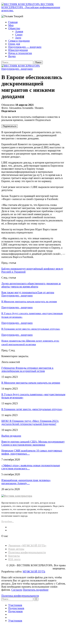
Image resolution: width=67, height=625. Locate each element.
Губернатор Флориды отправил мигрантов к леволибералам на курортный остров (27, 369)
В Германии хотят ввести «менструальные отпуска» (31, 409)
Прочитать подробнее (35, 589)
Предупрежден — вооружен (24, 46)
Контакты (14, 555)
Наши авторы (16, 548)
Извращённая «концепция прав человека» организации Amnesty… (26, 482)
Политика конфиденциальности (27, 552)
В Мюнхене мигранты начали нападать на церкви (30, 382)
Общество (14, 28)
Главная (13, 22)
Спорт (19, 34)
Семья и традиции (19, 40)
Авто (18, 37)
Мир (11, 25)
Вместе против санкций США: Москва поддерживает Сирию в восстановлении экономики (33, 443)
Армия (19, 31)
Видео (12, 56)
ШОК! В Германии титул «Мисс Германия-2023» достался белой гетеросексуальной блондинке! (30, 422)
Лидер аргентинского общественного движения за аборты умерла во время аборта (31, 285)
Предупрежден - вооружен (17, 68)
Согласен (16, 589)
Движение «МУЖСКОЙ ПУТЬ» (27, 545)
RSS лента (14, 559)
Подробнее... (7, 521)
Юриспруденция (18, 50)
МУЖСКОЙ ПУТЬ (34, 571)
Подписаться (9, 126)
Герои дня (14, 43)
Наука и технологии (20, 53)
